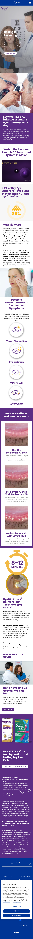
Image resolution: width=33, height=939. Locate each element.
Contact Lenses (7, 876)
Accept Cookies (16, 915)
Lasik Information (24, 876)
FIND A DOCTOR (10, 53)
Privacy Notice (17, 902)
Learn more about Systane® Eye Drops (15, 766)
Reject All (16, 911)
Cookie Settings (16, 906)
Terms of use (23, 925)
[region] (16, 899)
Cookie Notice (6, 902)
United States (18, 863)
